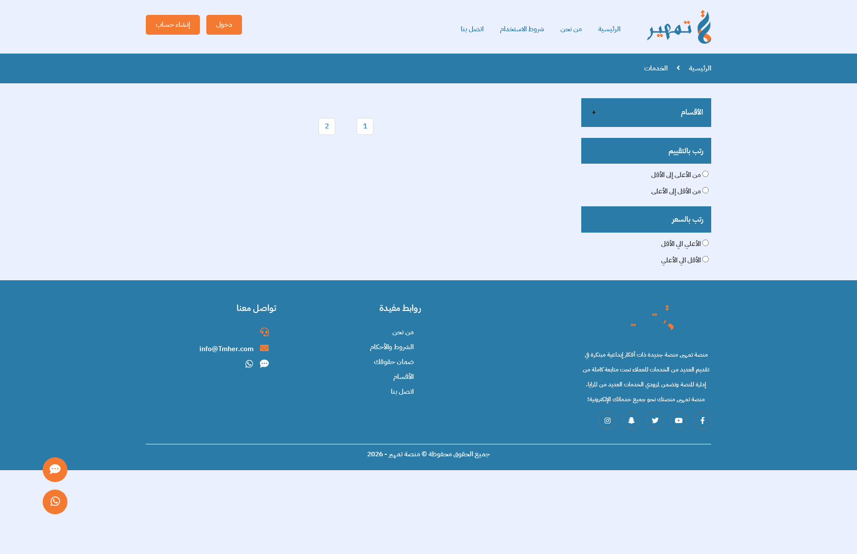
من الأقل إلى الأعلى (676, 191)
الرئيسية (609, 29)
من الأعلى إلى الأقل (676, 175)
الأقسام (692, 112)
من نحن (571, 29)
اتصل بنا (472, 29)
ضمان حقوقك (394, 362)
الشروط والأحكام (392, 347)
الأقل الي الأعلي (681, 260)
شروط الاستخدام (522, 29)
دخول (224, 24)
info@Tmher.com (227, 349)
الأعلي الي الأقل (681, 244)
